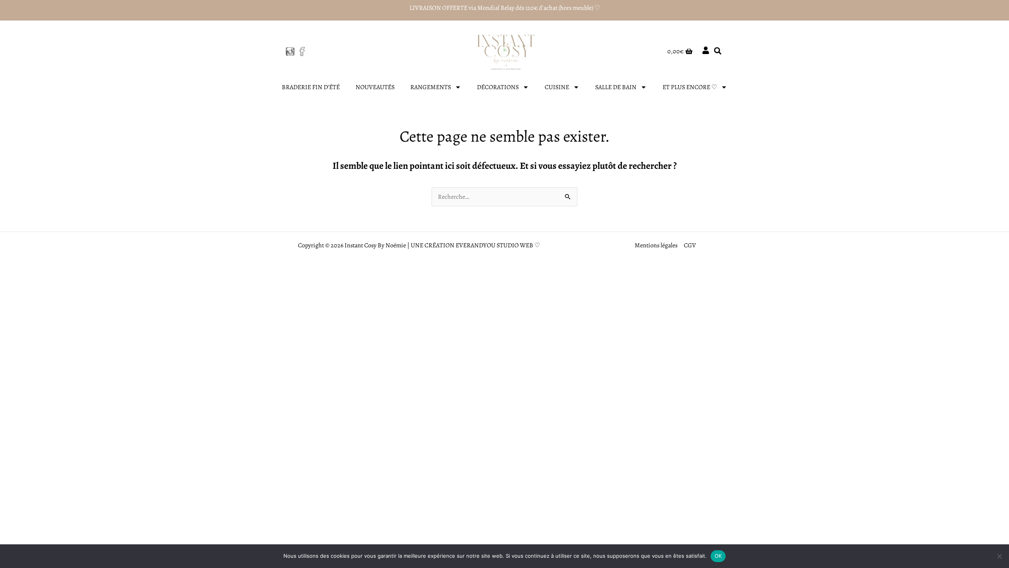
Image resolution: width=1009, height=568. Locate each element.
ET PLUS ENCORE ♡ (690, 87)
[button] (717, 51)
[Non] (999, 556)
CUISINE (557, 87)
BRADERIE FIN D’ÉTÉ (311, 87)
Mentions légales (656, 245)
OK (718, 556)
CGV (690, 245)
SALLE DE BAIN (616, 87)
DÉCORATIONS (498, 87)
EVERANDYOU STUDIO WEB (494, 245)
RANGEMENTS (430, 87)
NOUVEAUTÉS (375, 87)
